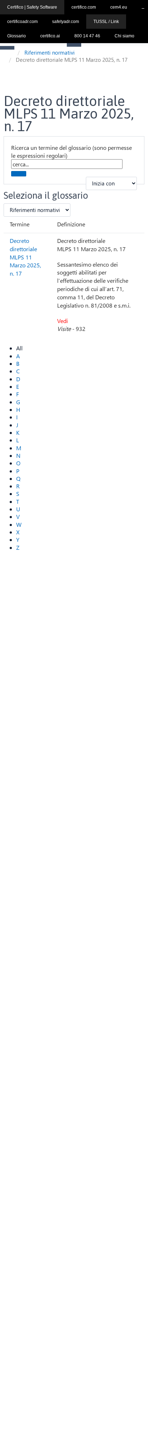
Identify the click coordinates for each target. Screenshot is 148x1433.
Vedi (62, 320)
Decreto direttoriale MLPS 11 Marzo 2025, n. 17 (25, 257)
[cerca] (18, 173)
